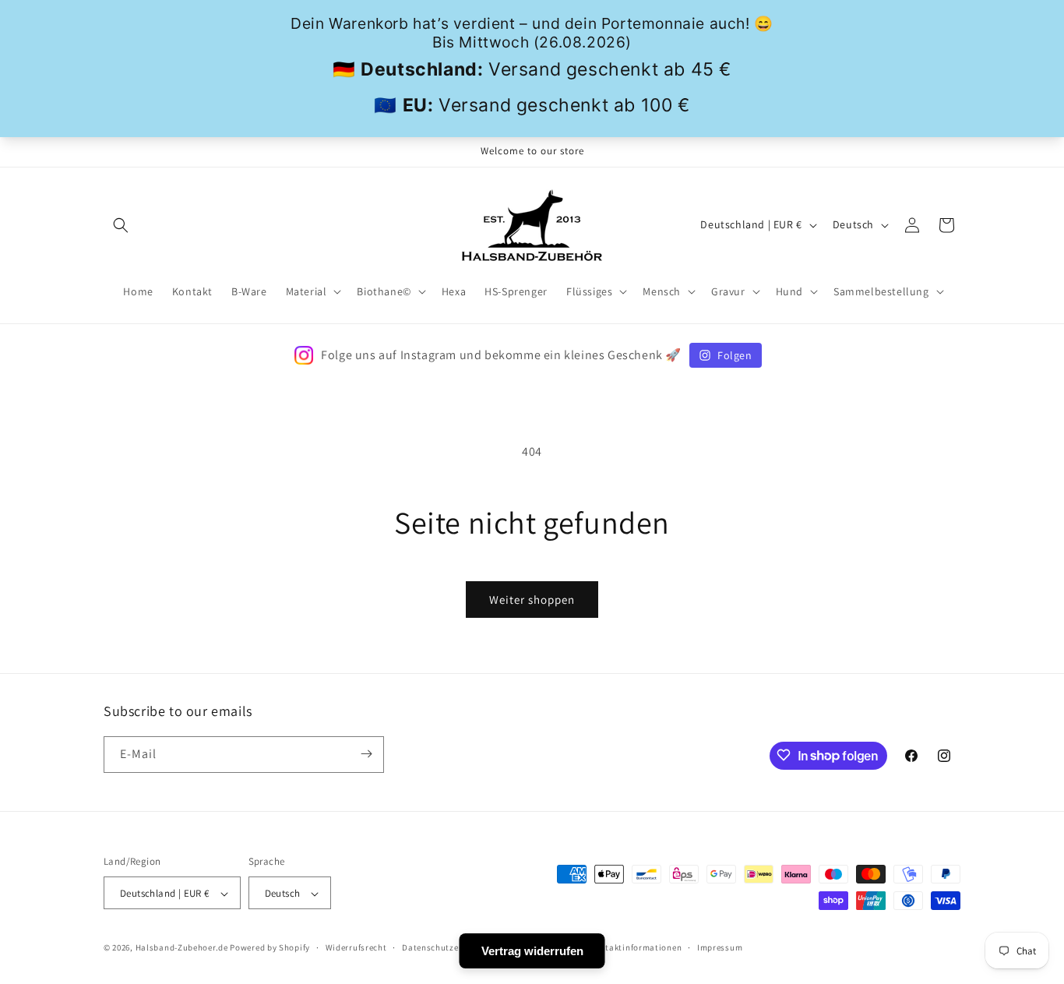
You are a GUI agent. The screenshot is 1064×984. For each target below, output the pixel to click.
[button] (121, 225)
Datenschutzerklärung (448, 947)
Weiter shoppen (532, 599)
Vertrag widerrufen (532, 951)
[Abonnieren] (366, 753)
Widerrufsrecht (356, 947)
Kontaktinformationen (636, 947)
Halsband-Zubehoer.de (182, 948)
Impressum (719, 947)
